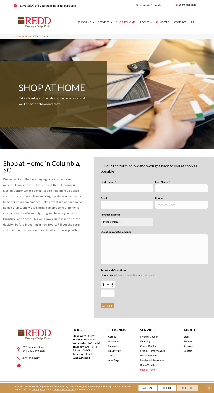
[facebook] (19, 366)
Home (20, 36)
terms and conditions (64, 389)
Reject (167, 388)
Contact (180, 22)
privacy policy (148, 274)
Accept (147, 388)
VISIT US (164, 22)
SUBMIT (107, 305)
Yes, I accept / (130, 274)
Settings (187, 388)
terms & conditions (128, 274)
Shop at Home (125, 22)
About (144, 22)
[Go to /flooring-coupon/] (60, 5)
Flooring (84, 22)
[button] (93, 22)
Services (103, 22)
